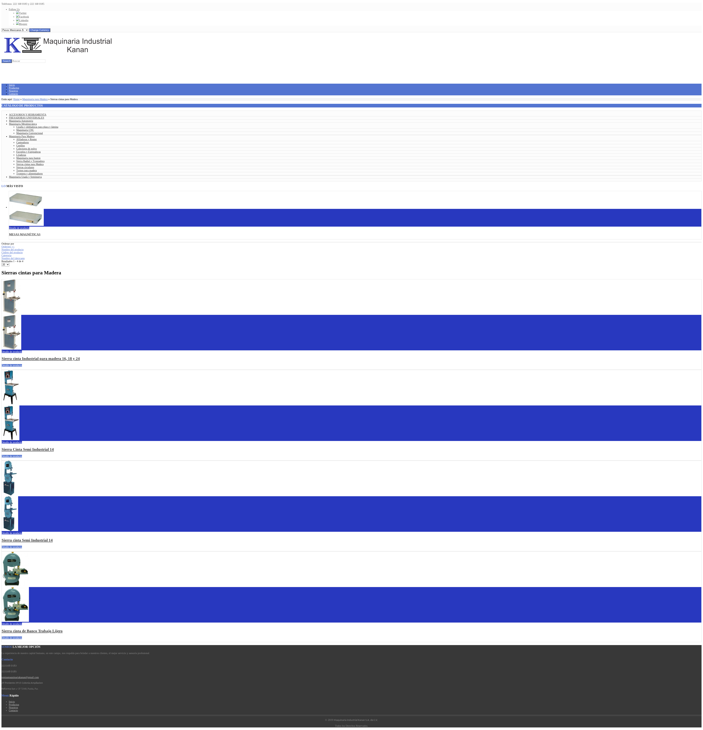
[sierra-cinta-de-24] (11, 348)
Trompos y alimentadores (29, 173)
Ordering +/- (8, 246)
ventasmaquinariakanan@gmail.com (20, 677)
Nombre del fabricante (13, 258)
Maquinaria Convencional (29, 133)
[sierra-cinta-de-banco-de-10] (15, 621)
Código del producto (12, 252)
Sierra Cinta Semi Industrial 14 (28, 449)
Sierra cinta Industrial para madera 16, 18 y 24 (41, 358)
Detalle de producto (19, 228)
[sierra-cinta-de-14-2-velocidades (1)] (10, 530)
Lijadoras (21, 155)
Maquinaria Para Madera (21, 136)
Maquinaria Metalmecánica (23, 124)
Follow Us (14, 9)
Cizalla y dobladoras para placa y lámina (37, 127)
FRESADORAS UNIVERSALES (26, 117)
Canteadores (22, 142)
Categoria (6, 255)
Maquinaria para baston (28, 158)
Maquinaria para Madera (35, 99)
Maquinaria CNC (25, 130)
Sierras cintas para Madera (30, 164)
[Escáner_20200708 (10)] (26, 225)
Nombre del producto (12, 249)
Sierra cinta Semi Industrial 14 (27, 540)
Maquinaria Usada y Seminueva (25, 177)
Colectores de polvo (26, 148)
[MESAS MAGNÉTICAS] (26, 207)
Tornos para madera (26, 170)
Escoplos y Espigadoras (28, 151)
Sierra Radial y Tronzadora (30, 161)
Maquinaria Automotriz (21, 121)
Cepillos (20, 145)
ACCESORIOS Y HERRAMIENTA (27, 114)
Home (16, 99)
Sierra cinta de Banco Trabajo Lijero (32, 631)
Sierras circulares (25, 167)
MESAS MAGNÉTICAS (24, 234)
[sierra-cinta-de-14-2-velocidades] (10, 439)
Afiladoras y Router (26, 139)
